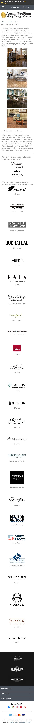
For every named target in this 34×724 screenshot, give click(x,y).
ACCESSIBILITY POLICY (25, 722)
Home (4, 22)
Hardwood (11, 22)
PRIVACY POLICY (14, 722)
